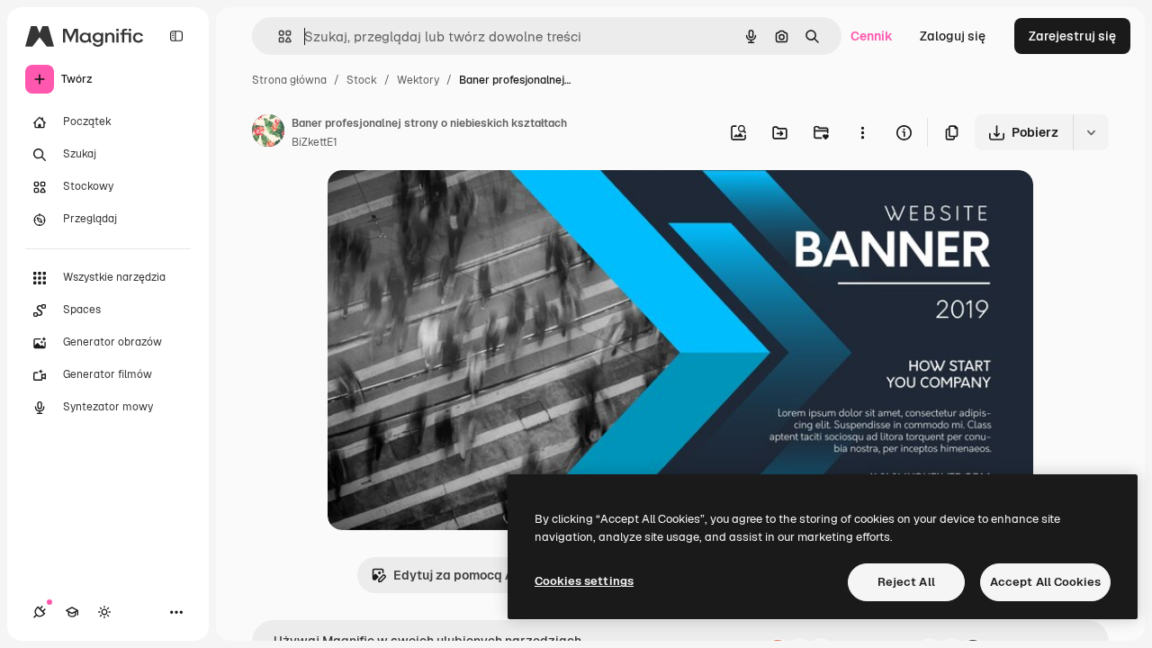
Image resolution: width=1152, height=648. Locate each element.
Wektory (418, 80)
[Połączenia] (39, 612)
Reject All (906, 582)
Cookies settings (584, 581)
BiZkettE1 (315, 142)
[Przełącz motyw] (104, 612)
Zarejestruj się (1072, 36)
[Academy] (72, 612)
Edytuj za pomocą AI (455, 575)
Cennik (871, 36)
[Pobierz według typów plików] (1091, 132)
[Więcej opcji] (862, 132)
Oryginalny (452, 204)
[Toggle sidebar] (176, 36)
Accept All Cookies (1045, 582)
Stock (361, 80)
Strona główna (289, 80)
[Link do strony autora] (268, 133)
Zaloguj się (953, 36)
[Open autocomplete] (277, 36)
